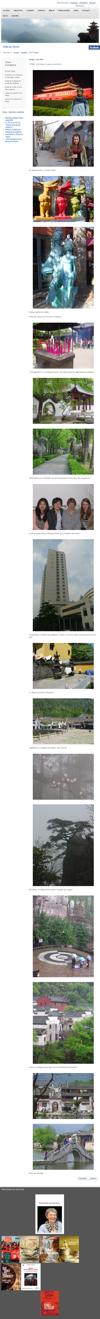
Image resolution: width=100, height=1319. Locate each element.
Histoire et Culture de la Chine (13, 100)
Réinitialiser (83, 3)
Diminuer (92, 3)
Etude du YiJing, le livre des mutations (13, 88)
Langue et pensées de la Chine (13, 94)
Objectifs (18, 11)
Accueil (6, 11)
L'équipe (30, 11)
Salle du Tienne (11, 46)
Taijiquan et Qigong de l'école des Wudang (13, 82)
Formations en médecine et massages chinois (13, 76)
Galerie (15, 16)
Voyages (24, 52)
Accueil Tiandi (10, 71)
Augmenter (74, 3)
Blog (5, 16)
